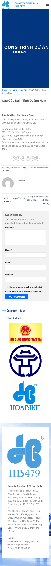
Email (8, 262)
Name (8, 250)
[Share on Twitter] (23, 158)
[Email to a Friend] (28, 158)
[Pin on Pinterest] (32, 158)
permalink (6, 170)
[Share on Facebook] (18, 158)
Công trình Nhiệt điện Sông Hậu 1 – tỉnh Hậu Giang (38, 200)
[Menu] (47, 4)
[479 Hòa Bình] (7, 4)
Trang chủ (6, 90)
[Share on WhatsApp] (14, 158)
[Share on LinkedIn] (37, 158)
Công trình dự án (20, 90)
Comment (10, 227)
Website (9, 274)
